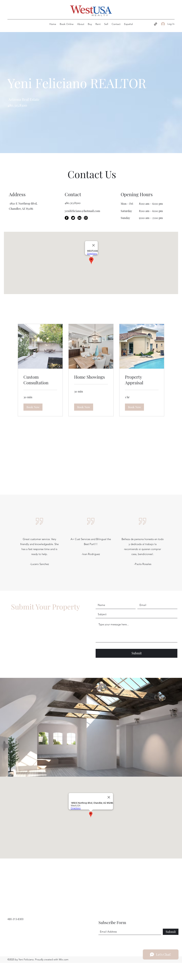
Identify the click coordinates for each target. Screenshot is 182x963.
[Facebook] (67, 218)
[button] (32, 407)
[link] (40, 380)
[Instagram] (86, 218)
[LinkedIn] (79, 218)
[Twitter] (73, 218)
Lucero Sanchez (40, 564)
